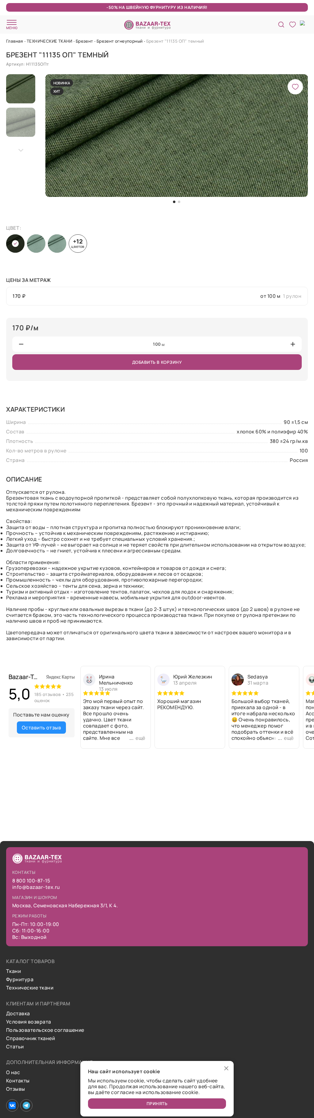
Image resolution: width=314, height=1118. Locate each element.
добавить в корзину (157, 362)
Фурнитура (19, 979)
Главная (14, 41)
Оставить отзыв (41, 727)
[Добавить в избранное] (295, 86)
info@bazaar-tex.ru (36, 887)
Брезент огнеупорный (120, 41)
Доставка (18, 1013)
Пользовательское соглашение (45, 1030)
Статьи (15, 1047)
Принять (157, 1103)
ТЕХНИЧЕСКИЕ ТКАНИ (49, 41)
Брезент (84, 41)
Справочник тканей (30, 1038)
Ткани (13, 971)
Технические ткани (29, 988)
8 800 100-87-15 (31, 881)
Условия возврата (28, 1022)
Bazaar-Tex (25, 676)
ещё (140, 738)
